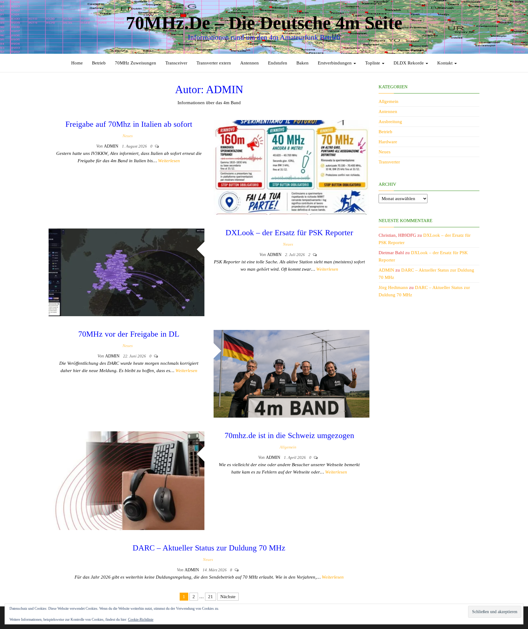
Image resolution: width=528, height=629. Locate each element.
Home (77, 62)
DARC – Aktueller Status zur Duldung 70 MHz (209, 547)
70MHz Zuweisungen (135, 62)
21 (210, 596)
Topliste (373, 62)
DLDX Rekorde (409, 62)
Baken (302, 62)
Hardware (388, 141)
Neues (128, 135)
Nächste (228, 596)
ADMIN (111, 146)
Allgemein (288, 447)
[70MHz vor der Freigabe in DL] (291, 373)
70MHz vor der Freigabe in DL (128, 334)
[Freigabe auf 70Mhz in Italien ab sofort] (291, 166)
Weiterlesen (169, 160)
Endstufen (277, 62)
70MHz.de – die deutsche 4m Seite (264, 23)
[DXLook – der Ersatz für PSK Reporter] (126, 271)
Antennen (249, 62)
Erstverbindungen (335, 62)
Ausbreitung (390, 121)
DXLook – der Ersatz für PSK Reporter (289, 232)
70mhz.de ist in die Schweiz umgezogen (289, 435)
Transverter (389, 161)
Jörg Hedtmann (393, 287)
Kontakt (445, 62)
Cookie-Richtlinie (140, 619)
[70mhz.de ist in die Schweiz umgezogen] (126, 480)
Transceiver (176, 62)
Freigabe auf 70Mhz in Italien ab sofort (128, 124)
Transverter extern (213, 62)
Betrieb (99, 62)
